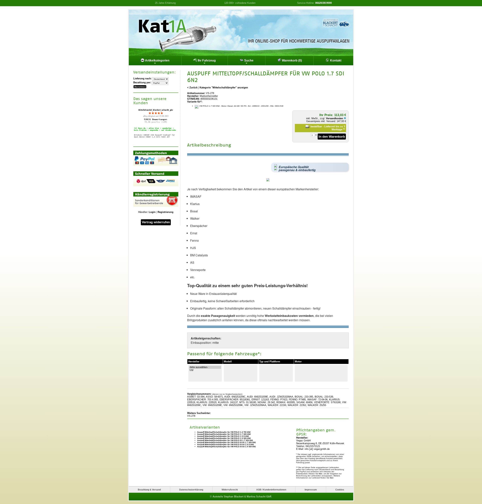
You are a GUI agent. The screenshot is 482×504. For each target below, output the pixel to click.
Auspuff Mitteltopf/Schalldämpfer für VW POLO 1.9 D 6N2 (223, 436)
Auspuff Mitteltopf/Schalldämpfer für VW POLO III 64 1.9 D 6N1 (225, 444)
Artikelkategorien (156, 60)
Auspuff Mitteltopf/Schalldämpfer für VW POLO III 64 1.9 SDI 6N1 (226, 447)
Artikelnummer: (196, 93)
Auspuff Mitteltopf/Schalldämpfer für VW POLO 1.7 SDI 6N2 (224, 434)
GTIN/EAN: (193, 98)
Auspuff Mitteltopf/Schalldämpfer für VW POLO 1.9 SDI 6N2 (224, 438)
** (344, 129)
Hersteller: (193, 96)
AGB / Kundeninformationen (271, 489)
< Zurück (192, 87)
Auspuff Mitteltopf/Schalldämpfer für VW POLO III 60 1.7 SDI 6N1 (226, 442)
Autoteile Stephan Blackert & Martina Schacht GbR (242, 496)
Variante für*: (194, 101)
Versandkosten (335, 118)
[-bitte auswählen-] (205, 367)
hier (320, 474)
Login (152, 212)
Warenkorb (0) (291, 60)
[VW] (205, 370)
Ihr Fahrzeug (206, 60)
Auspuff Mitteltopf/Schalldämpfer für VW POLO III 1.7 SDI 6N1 (225, 440)
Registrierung (165, 212)
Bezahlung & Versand (149, 489)
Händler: (143, 212)
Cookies (339, 489)
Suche (248, 60)
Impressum (311, 489)
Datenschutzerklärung (191, 489)
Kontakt (335, 60)
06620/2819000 (323, 3)
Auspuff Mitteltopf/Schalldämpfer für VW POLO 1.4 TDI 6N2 (224, 432)
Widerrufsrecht (230, 489)
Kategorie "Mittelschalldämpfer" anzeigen (224, 87)
